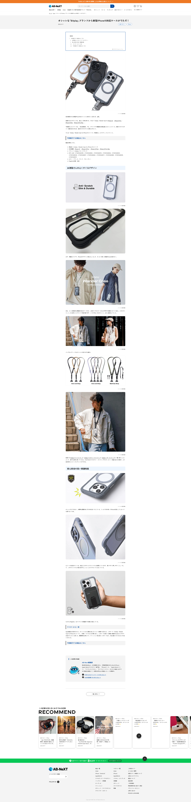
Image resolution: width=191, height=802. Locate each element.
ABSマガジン (117, 10)
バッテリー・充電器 (100, 781)
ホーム (50, 13)
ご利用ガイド (139, 9)
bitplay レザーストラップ (108, 458)
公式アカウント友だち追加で (95, 761)
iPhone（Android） (100, 773)
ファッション (98, 786)
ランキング (110, 10)
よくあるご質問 (132, 771)
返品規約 (130, 781)
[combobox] (95, 6)
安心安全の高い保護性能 (78, 42)
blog (54, 13)
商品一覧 (97, 768)
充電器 (115, 781)
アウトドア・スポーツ (101, 790)
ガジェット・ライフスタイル (103, 788)
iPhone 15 (110, 120)
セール (103, 10)
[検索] (112, 6)
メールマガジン (128, 10)
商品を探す (52, 10)
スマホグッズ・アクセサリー (103, 778)
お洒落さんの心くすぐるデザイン (80, 40)
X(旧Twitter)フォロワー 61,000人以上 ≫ (95, 675)
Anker (64, 10)
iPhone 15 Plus (69, 122)
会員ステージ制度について (135, 773)
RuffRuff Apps (116, 49)
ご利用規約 (131, 783)
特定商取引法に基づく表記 (135, 786)
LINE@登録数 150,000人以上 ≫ (93, 677)
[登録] (66, 776)
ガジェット (97, 10)
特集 (115, 788)
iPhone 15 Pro (118, 120)
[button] (139, 736)
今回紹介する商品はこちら (77, 38)
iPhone (129, 24)
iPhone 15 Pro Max (78, 122)
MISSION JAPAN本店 (133, 793)
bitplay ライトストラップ (76, 458)
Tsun (122, 49)
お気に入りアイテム (133, 776)
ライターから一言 (77, 44)
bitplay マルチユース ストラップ (92, 458)
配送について (131, 778)
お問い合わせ (131, 790)
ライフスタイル (118, 786)
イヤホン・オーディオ (119, 778)
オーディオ (98, 783)
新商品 (59, 10)
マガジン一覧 (117, 768)
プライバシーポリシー (134, 788)
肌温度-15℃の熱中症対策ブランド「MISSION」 (80, 10)
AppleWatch (98, 776)
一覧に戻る (95, 694)
